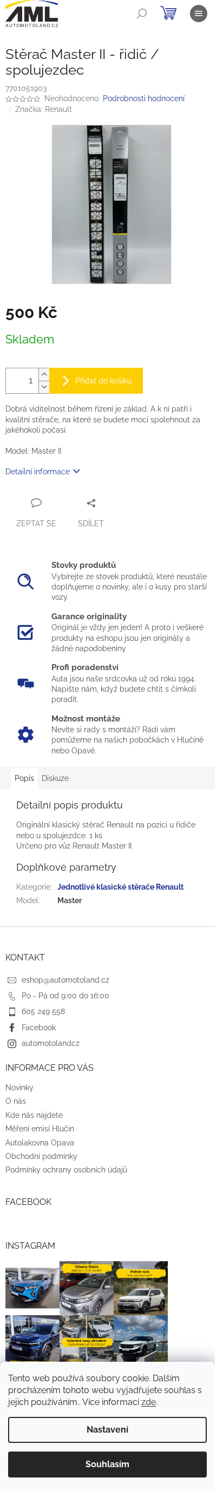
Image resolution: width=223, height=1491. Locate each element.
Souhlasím (107, 1464)
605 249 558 (43, 1011)
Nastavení (107, 1429)
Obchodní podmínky (41, 1156)
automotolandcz (51, 1043)
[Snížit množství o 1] (43, 387)
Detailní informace (37, 471)
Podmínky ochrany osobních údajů (66, 1169)
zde (148, 1402)
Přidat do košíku (103, 380)
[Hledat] (142, 13)
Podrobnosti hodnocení (144, 98)
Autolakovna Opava (39, 1142)
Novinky (19, 1087)
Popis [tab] (24, 778)
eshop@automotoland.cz (65, 980)
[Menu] (198, 13)
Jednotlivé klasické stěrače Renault (120, 887)
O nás (15, 1101)
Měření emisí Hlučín (39, 1128)
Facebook (39, 1027)
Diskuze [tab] (55, 778)
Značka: (43, 109)
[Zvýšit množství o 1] (43, 374)
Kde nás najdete (34, 1115)
